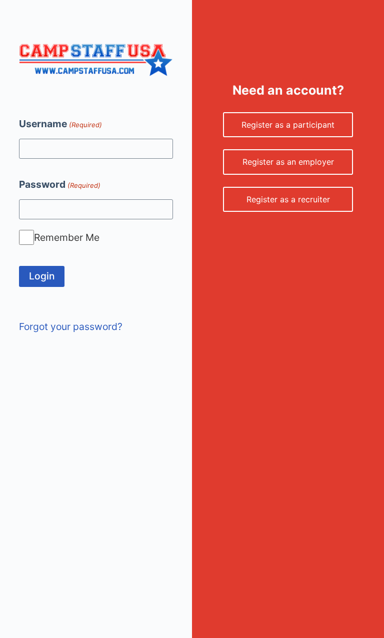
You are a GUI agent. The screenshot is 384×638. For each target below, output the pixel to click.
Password (59, 184)
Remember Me (67, 237)
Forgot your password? (70, 327)
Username (60, 124)
